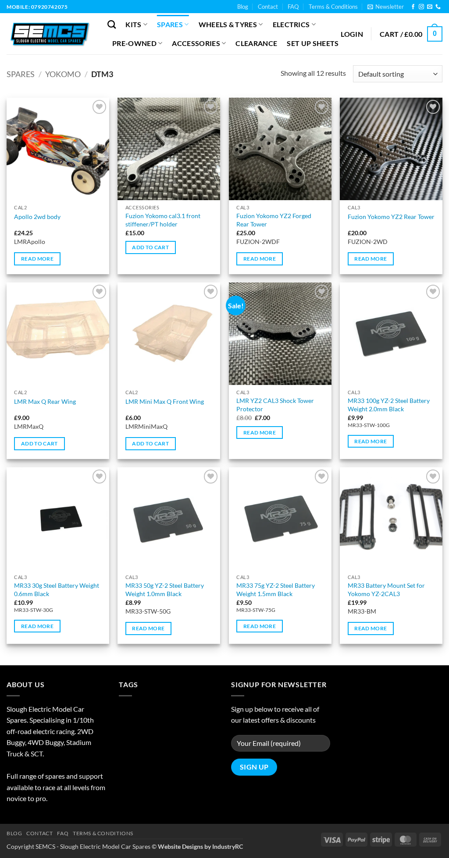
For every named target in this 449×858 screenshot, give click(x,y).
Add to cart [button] (150, 247)
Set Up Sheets (313, 43)
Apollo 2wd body (37, 216)
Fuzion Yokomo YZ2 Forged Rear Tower (273, 220)
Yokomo (63, 74)
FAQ (293, 6)
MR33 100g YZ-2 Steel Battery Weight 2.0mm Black (389, 405)
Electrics (291, 24)
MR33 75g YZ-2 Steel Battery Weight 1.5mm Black (275, 589)
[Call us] (438, 7)
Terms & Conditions (333, 6)
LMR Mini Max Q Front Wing (164, 401)
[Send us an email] (429, 7)
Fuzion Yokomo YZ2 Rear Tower (391, 216)
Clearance (256, 43)
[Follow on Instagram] (421, 7)
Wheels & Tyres (228, 24)
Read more (37, 258)
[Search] (111, 24)
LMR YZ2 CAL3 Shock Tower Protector (275, 405)
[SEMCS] (50, 33)
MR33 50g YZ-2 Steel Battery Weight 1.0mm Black (164, 589)
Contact (268, 6)
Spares (170, 24)
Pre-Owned (134, 43)
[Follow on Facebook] (413, 7)
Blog (242, 6)
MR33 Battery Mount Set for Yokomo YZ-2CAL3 (386, 589)
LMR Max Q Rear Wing (45, 401)
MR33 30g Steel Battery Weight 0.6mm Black (56, 589)
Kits (133, 24)
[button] (385, 6)
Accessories (196, 43)
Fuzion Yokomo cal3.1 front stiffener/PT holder (162, 220)
